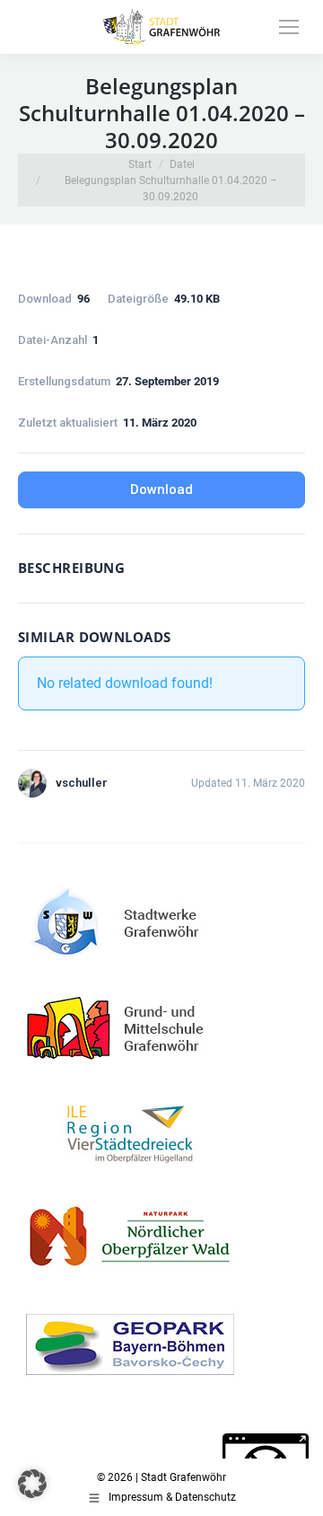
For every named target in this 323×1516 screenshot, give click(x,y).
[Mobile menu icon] (289, 27)
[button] (32, 1483)
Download (161, 489)
